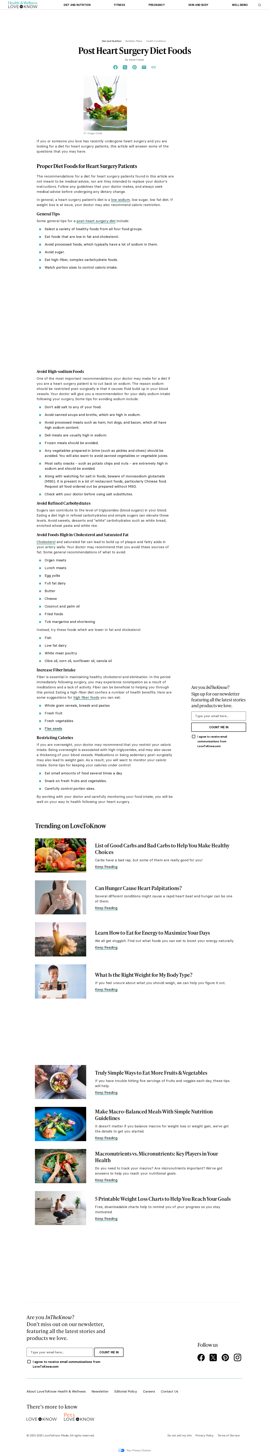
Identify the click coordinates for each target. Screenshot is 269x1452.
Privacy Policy (204, 1435)
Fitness (119, 5)
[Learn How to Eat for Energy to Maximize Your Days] (60, 939)
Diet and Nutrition (77, 5)
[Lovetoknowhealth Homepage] (23, 4)
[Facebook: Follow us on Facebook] (201, 1358)
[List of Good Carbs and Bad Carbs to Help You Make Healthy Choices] (60, 855)
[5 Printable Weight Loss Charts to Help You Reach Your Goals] (60, 1208)
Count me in (218, 727)
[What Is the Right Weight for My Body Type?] (60, 981)
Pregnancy (157, 5)
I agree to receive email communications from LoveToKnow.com (212, 741)
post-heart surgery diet (95, 221)
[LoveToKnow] (42, 1416)
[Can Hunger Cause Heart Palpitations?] (60, 897)
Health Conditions (156, 41)
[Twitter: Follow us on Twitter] (214, 1358)
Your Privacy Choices (138, 1450)
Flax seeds (53, 728)
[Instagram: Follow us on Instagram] (238, 1358)
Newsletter (100, 1391)
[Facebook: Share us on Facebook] (115, 67)
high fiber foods (86, 697)
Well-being (240, 5)
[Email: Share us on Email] (144, 67)
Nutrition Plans (133, 41)
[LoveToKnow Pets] (79, 1416)
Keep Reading (106, 866)
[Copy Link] (153, 67)
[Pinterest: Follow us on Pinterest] (226, 1358)
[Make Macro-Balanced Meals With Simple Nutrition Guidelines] (60, 1124)
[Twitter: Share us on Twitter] (125, 67)
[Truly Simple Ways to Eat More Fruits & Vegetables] (60, 1082)
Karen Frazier (136, 59)
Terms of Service (228, 1435)
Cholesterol (46, 542)
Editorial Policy (125, 1391)
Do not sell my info (179, 1435)
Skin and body (198, 5)
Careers (149, 1391)
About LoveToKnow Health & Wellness (56, 1391)
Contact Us (169, 1391)
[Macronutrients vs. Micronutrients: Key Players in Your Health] (60, 1166)
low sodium (120, 199)
